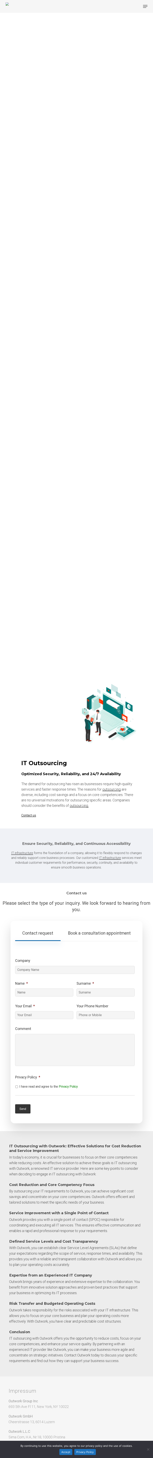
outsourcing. (79, 805)
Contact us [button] (28, 815)
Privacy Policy (68, 1086)
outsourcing (111, 789)
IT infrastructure (22, 853)
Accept (66, 1452)
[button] (145, 6)
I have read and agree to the (48, 1086)
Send (23, 1108)
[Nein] (148, 1449)
